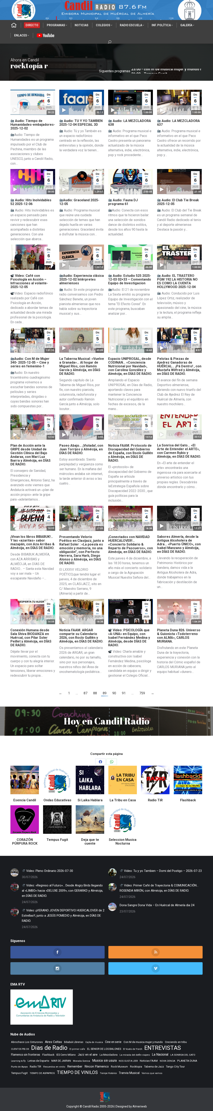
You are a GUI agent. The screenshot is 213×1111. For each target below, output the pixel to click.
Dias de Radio (49, 1047)
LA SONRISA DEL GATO (182, 1054)
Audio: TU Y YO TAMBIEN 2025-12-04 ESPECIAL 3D (81, 123)
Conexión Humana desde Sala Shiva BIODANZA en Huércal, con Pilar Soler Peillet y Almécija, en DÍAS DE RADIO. (30, 637)
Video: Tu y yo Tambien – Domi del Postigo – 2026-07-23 (162, 871)
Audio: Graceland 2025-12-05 (79, 202)
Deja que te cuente (90, 841)
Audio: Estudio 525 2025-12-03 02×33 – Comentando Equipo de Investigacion (129, 279)
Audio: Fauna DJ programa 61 (123, 202)
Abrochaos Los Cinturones (27, 1042)
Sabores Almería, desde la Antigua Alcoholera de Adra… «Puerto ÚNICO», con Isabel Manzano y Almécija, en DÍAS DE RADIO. (179, 544)
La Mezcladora (109, 1054)
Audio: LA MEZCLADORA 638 (129, 123)
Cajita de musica (94, 1042)
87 (85, 693)
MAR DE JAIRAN (61, 1060)
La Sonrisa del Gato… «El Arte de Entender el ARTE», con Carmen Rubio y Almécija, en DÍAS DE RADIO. (179, 451)
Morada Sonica (81, 1060)
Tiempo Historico (108, 1073)
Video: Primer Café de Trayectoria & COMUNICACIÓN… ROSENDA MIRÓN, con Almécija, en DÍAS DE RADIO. (159, 888)
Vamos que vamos (152, 1073)
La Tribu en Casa (123, 800)
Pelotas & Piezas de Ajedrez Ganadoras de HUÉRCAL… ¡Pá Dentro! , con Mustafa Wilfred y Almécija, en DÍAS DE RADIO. (179, 366)
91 (124, 693)
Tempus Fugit (57, 840)
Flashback (188, 800)
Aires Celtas (53, 1042)
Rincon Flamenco (96, 1066)
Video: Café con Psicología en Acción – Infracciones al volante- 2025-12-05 (29, 281)
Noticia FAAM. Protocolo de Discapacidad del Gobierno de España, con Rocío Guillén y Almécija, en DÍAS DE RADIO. (130, 453)
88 (95, 693)
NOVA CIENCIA (167, 1061)
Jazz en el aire (88, 1054)
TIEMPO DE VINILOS (77, 1072)
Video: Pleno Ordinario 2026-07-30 (49, 871)
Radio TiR (155, 800)
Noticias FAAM (149, 1060)
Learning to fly (18, 1061)
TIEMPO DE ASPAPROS (42, 1073)
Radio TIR (35, 1066)
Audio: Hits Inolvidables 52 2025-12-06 (30, 202)
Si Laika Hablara (90, 800)
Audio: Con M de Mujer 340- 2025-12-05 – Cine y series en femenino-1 (30, 362)
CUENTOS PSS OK (20, 1049)
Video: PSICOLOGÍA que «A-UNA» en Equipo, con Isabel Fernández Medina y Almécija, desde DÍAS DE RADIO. (129, 637)
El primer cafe (77, 1049)
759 (142, 693)
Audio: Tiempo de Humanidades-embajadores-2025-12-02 (32, 124)
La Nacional (160, 1054)
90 (114, 693)
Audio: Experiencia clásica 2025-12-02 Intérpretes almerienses (81, 279)
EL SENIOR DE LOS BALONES (104, 1048)
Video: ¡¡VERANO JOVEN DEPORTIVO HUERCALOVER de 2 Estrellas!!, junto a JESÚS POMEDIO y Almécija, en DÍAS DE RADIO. (63, 915)
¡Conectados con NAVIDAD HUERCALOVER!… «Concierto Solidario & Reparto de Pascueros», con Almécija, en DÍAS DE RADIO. (130, 544)
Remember (74, 1066)
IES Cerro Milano (66, 1054)
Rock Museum (119, 1066)
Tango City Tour (175, 1066)
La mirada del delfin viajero (135, 1054)
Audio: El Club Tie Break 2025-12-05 (178, 202)
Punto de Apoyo (19, 1066)
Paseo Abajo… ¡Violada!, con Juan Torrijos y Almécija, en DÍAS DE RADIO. (81, 449)
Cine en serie (113, 1042)
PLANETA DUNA (187, 1060)
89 (104, 693)
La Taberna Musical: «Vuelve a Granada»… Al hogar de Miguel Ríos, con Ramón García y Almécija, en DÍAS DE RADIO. (81, 366)
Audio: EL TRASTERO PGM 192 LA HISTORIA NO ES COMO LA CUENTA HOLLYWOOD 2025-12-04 (177, 281)
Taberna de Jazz (154, 1066)
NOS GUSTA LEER (128, 1061)
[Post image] (14, 872)
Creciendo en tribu (176, 1042)
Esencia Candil (24, 800)
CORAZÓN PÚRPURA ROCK (24, 841)
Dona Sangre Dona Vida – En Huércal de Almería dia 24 (157, 905)
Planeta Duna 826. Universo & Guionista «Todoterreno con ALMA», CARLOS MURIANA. (178, 635)
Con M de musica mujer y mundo (143, 1042)
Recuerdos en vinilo (54, 1066)
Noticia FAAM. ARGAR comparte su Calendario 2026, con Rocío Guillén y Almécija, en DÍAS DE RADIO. (81, 635)
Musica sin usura (104, 1061)
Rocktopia (136, 1066)
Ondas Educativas (57, 800)
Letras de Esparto (38, 1060)
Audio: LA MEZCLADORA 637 (178, 123)
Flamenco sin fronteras (25, 1054)
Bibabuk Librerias (73, 1042)
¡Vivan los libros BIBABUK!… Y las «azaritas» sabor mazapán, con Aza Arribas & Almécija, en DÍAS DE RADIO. (32, 542)
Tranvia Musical (129, 1073)
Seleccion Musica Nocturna (122, 841)
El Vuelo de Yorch (132, 1049)
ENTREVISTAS (162, 1047)
